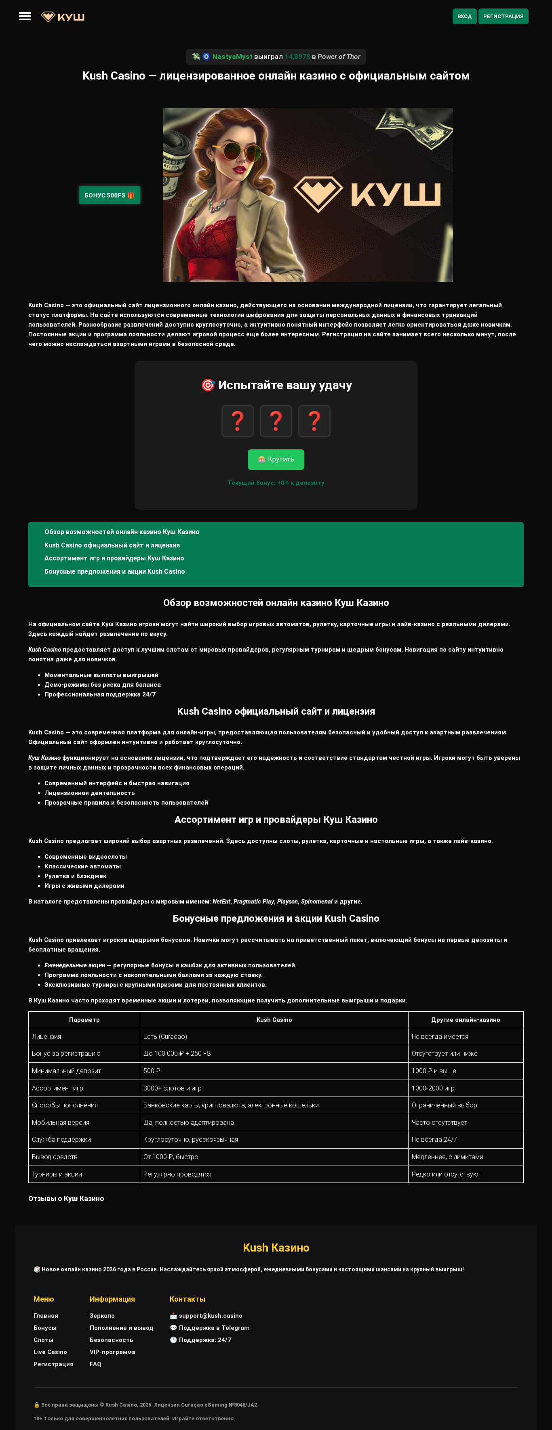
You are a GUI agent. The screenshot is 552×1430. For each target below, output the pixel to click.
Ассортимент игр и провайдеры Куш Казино (114, 558)
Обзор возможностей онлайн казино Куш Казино (122, 532)
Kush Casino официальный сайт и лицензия (112, 545)
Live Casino (50, 1352)
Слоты (43, 1340)
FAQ (95, 1364)
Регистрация (503, 16)
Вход (464, 16)
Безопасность (111, 1340)
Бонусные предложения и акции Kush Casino (114, 571)
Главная (46, 1315)
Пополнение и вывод (122, 1327)
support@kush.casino (210, 1315)
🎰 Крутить (276, 459)
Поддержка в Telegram (214, 1327)
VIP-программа (112, 1352)
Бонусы (45, 1327)
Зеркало (102, 1315)
